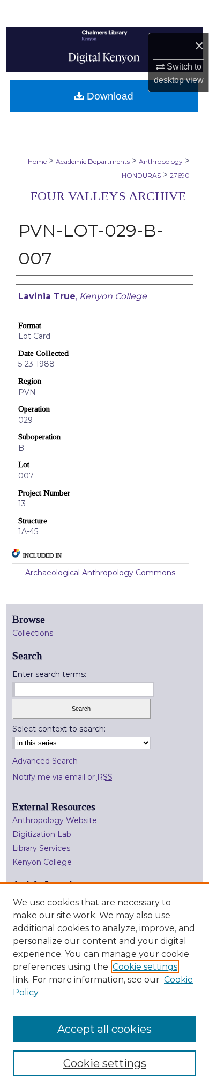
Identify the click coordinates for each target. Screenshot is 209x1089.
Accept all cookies (104, 1029)
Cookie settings (145, 967)
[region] (104, 985)
